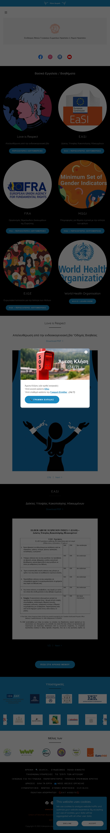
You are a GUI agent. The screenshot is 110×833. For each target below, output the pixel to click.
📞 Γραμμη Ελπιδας (42, 399)
